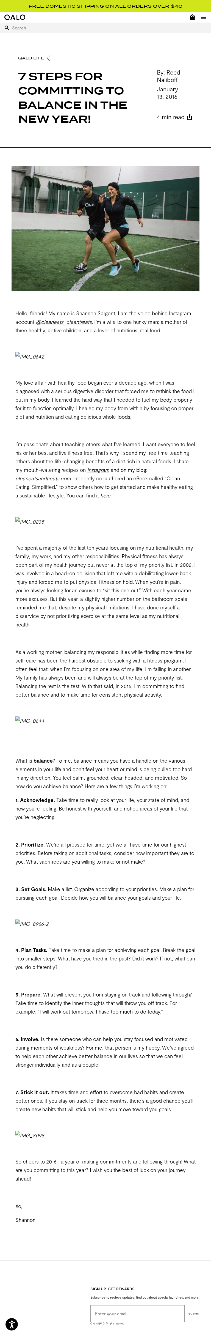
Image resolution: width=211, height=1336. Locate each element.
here (105, 495)
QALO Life (31, 58)
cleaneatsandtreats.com (43, 478)
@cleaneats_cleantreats (64, 322)
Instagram (98, 470)
